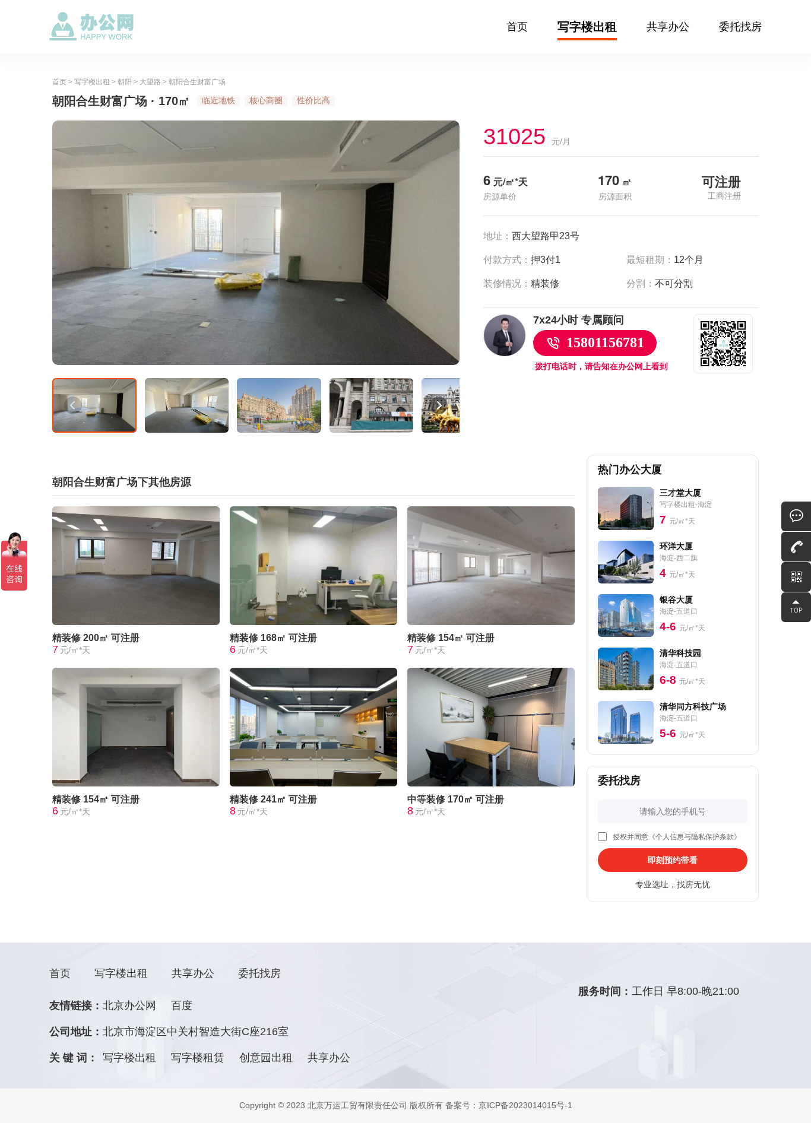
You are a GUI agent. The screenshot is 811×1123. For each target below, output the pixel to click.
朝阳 (125, 82)
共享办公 (668, 27)
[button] (73, 405)
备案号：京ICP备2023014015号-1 (508, 1105)
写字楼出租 (587, 26)
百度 (181, 1005)
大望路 (150, 82)
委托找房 (740, 27)
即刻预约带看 (673, 860)
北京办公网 (129, 1005)
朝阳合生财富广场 (197, 82)
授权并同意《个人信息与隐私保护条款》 (677, 837)
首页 (517, 27)
